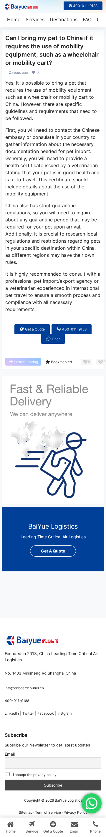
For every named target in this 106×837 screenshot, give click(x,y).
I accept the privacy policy (35, 774)
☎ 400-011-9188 (83, 6)
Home (13, 19)
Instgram (64, 713)
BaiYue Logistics (68, 800)
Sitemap (25, 812)
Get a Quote (34, 329)
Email (10, 754)
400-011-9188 (74, 329)
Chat (55, 339)
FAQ (87, 19)
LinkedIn (12, 713)
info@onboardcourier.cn (24, 688)
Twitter (28, 713)
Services (35, 19)
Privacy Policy (75, 812)
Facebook (45, 713)
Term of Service (48, 812)
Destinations (63, 19)
